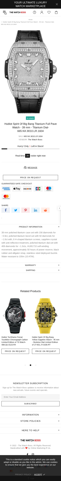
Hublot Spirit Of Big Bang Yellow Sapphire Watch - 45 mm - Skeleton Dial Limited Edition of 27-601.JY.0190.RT (45, 341)
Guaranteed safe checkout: (16, 184)
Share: (5, 205)
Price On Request (15, 351)
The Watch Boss (17, 12)
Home (31, 19)
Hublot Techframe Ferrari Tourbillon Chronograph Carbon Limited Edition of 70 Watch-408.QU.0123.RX (14, 341)
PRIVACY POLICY (23, 474)
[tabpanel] (15, 328)
